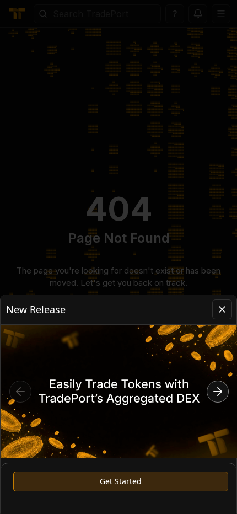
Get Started (121, 481)
